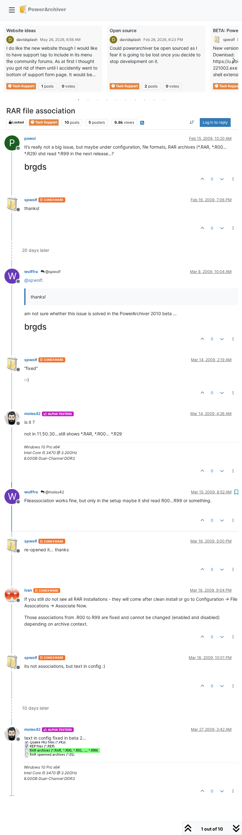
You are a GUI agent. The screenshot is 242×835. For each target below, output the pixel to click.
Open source (123, 30)
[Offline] (14, 204)
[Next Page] (233, 60)
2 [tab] (88, 99)
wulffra (31, 271)
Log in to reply (215, 122)
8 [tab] (144, 99)
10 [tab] (163, 99)
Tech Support (23, 86)
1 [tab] (78, 99)
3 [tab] (97, 99)
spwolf (229, 39)
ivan (28, 590)
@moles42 (54, 492)
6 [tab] (126, 99)
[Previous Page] (8, 60)
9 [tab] (154, 99)
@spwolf (52, 271)
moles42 (32, 413)
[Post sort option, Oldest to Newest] (192, 122)
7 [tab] (135, 99)
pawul (30, 138)
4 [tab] (107, 99)
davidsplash (26, 39)
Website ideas (21, 30)
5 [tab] (116, 99)
